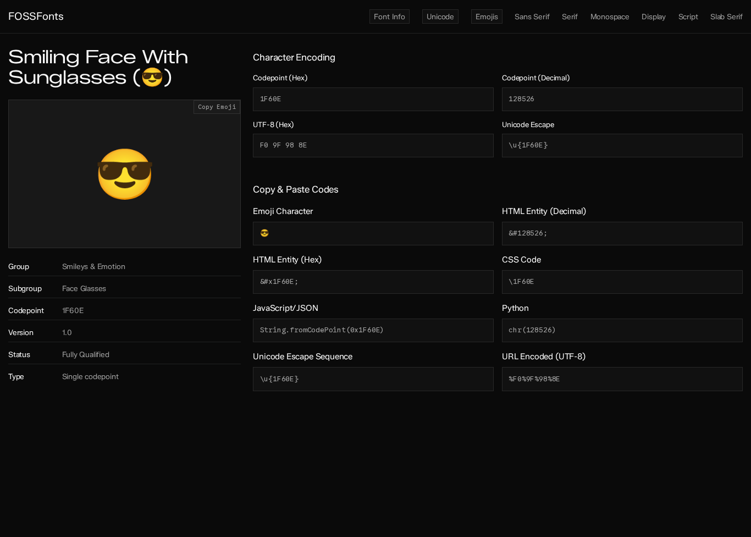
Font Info (389, 16)
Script (688, 16)
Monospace (609, 16)
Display (654, 16)
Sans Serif (532, 16)
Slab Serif (726, 16)
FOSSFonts (35, 16)
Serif (570, 16)
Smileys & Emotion (93, 266)
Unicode (440, 16)
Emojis (487, 16)
